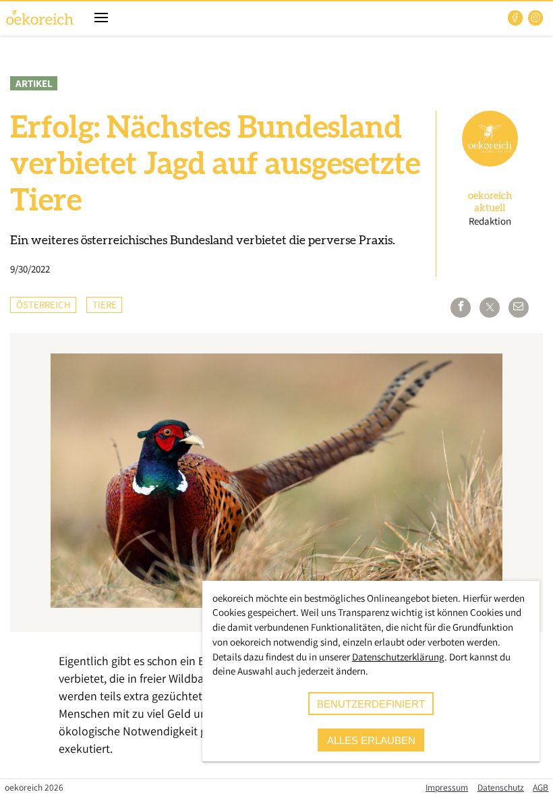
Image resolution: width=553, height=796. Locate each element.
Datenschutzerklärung (398, 656)
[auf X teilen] (489, 307)
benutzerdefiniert (371, 704)
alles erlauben (371, 740)
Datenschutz (500, 787)
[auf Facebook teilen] (460, 307)
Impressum (447, 787)
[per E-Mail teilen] (518, 307)
